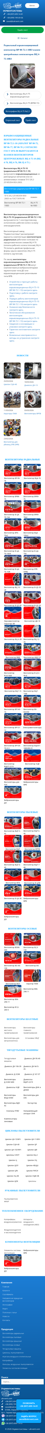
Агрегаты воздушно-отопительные (16, 1356)
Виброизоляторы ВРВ (31, 783)
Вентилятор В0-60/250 (30, 710)
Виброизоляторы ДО (11, 801)
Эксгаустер (32, 1103)
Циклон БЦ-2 (32, 1155)
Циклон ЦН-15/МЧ (13, 1139)
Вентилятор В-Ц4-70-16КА (12, 552)
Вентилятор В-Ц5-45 (13, 605)
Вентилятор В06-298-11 (31, 990)
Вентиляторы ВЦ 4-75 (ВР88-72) (24, 103)
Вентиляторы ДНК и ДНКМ (32, 1088)
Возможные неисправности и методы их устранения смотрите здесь (24, 338)
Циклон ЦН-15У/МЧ (12, 1149)
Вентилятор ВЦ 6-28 (13, 639)
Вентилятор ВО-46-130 (12, 966)
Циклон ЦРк (13, 1170)
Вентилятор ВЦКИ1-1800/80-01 (32, 746)
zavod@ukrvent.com (14, 21)
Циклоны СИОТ (12, 1155)
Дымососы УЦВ (12, 1087)
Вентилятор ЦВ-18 (32, 621)
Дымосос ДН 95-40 (32, 1058)
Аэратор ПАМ (32, 983)
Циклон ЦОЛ (13, 1165)
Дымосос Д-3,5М (13, 1074)
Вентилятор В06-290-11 (11, 1000)
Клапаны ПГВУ (12, 1111)
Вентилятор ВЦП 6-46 (32, 832)
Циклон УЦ (32, 1160)
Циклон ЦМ (32, 1149)
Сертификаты (7, 1294)
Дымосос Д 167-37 (32, 1074)
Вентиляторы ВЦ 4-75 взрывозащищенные (20, 95)
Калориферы (7, 1360)
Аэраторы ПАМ (10, 413)
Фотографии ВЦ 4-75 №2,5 (18, 111)
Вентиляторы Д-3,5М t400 (10, 1080)
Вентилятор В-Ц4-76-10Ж (12, 570)
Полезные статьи (9, 1312)
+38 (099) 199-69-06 (15, 17)
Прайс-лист (22, 30)
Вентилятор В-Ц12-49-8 (32, 674)
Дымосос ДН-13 (31, 385)
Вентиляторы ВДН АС (12, 1104)
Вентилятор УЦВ (32, 764)
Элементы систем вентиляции (14, 1368)
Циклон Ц (13, 1160)
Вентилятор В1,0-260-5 (11, 1008)
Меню (32, 5)
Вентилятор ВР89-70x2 (31, 515)
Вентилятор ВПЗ (13, 883)
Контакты (6, 1320)
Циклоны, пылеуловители (13, 1352)
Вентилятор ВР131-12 (12, 728)
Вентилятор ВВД (13, 657)
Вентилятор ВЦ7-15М (31, 692)
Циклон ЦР (32, 1144)
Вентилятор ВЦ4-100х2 (31, 534)
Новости (5, 1316)
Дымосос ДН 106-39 (12, 1066)
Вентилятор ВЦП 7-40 (32, 865)
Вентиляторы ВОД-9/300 (10, 1096)
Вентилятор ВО (32, 965)
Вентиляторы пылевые (11, 1337)
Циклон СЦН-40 (10, 384)
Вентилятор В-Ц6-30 (13, 898)
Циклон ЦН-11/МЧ (32, 1139)
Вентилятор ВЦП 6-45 (12, 865)
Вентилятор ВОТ (13, 983)
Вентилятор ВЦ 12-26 (32, 640)
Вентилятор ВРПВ (32, 849)
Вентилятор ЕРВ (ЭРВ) (30, 570)
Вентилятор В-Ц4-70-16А (12, 515)
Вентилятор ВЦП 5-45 (12, 832)
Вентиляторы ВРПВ (32, 413)
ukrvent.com (6, 1398)
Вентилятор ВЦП (13, 849)
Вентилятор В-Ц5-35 (32, 587)
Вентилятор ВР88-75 (12, 497)
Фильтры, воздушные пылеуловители (17, 1364)
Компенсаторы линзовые (10, 1120)
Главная (5, 1286)
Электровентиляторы (32, 727)
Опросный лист (13, 120)
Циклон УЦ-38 (13, 1176)
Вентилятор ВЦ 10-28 (12, 588)
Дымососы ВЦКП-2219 (28, 1080)
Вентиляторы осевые (11, 1345)
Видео (5, 1308)
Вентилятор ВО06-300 (12, 948)
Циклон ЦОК (13, 1181)
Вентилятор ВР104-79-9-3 (12, 746)
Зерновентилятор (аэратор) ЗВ (12, 622)
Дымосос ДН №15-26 (31, 1067)
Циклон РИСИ (32, 1170)
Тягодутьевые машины (11, 1349)
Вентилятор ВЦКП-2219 (9, 765)
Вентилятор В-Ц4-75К (31, 552)
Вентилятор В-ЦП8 (32, 883)
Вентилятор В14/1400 (9, 674)
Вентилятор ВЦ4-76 (32, 478)
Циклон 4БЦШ (32, 1165)
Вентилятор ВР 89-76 (12, 479)
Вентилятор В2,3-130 (31, 948)
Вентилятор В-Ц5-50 (32, 605)
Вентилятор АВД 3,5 (32, 657)
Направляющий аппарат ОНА (30, 1112)
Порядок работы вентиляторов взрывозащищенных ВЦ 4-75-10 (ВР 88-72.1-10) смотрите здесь (24, 301)
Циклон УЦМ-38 (32, 1176)
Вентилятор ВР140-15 (12, 710)
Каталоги (6, 1290)
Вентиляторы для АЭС (11, 783)
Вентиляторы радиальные (13, 1333)
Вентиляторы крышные (12, 1341)
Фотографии (7, 1305)
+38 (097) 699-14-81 (15, 14)
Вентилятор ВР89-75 (31, 497)
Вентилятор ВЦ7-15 (12, 691)
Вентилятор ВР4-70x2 (11, 534)
